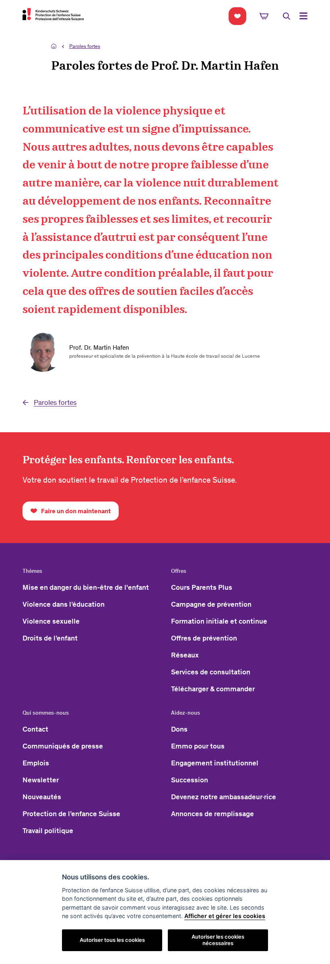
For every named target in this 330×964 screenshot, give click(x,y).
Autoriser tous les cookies (112, 940)
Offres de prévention (204, 638)
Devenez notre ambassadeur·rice (223, 796)
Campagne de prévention (211, 604)
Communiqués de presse (63, 746)
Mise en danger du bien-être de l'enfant (86, 587)
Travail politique (48, 830)
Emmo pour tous (198, 746)
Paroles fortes (84, 46)
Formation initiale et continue (219, 621)
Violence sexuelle (51, 621)
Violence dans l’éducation (64, 604)
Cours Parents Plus (201, 587)
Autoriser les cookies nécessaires (218, 939)
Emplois (36, 763)
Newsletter (41, 779)
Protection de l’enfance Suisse (71, 813)
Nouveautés (42, 796)
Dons (179, 729)
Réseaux (185, 655)
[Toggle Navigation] (303, 15)
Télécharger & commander (213, 688)
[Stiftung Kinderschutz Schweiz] (53, 14)
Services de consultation (210, 672)
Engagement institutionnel (214, 763)
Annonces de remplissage (212, 813)
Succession (189, 779)
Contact (35, 729)
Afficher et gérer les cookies (224, 915)
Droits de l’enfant (50, 638)
